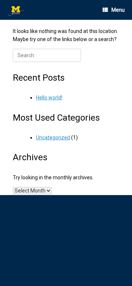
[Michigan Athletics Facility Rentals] (16, 10)
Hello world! (49, 97)
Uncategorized (53, 137)
